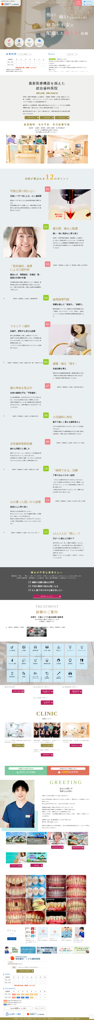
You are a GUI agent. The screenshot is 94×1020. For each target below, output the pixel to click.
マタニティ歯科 (12, 663)
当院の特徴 (38, 2)
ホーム (31, 2)
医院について (51, 2)
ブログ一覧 (12, 938)
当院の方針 (62, 117)
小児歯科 (24, 650)
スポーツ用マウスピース (35, 677)
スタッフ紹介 (47, 745)
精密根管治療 (47, 663)
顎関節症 (24, 663)
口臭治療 (58, 663)
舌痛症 (23, 676)
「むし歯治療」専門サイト (47, 702)
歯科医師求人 (47, 754)
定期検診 (70, 663)
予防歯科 (82, 663)
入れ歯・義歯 (47, 650)
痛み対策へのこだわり (47, 596)
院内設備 (18, 745)
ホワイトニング (82, 650)
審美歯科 (35, 663)
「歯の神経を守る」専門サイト (46, 692)
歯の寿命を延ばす (57, 847)
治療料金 (58, 2)
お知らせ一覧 (70, 54)
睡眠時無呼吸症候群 (77, 847)
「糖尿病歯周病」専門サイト (76, 692)
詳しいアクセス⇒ (40, 1008)
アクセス (64, 2)
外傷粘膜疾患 (47, 677)
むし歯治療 (12, 650)
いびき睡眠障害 (58, 677)
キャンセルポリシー (71, 3)
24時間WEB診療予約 (25, 971)
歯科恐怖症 (12, 676)
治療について (45, 2)
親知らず (58, 650)
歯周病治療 (35, 650)
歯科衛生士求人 (76, 745)
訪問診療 (70, 676)
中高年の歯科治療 (18, 691)
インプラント (70, 650)
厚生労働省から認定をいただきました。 (78, 940)
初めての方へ (32, 117)
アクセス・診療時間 (23, 54)
